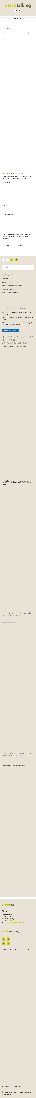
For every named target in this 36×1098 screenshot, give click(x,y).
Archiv (4, 302)
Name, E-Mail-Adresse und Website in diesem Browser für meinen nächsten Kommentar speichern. (16, 236)
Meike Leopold (6, 312)
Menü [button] (19, 18)
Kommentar (7, 182)
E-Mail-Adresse (8, 215)
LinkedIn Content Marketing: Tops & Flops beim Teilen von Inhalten (17, 324)
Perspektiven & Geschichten (10, 293)
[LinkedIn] (4, 260)
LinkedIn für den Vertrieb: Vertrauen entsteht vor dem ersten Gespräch (17, 614)
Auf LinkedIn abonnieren (11, 330)
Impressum (6, 1086)
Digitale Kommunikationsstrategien (12, 286)
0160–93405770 (12, 920)
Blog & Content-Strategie (10, 282)
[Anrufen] (12, 260)
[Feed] (8, 260)
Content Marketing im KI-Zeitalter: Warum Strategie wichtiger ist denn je (17, 755)
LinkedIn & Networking (9, 289)
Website (5, 224)
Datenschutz (17, 1086)
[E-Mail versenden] (17, 260)
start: (18, 5)
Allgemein (5, 279)
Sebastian (5, 323)
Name (5, 205)
